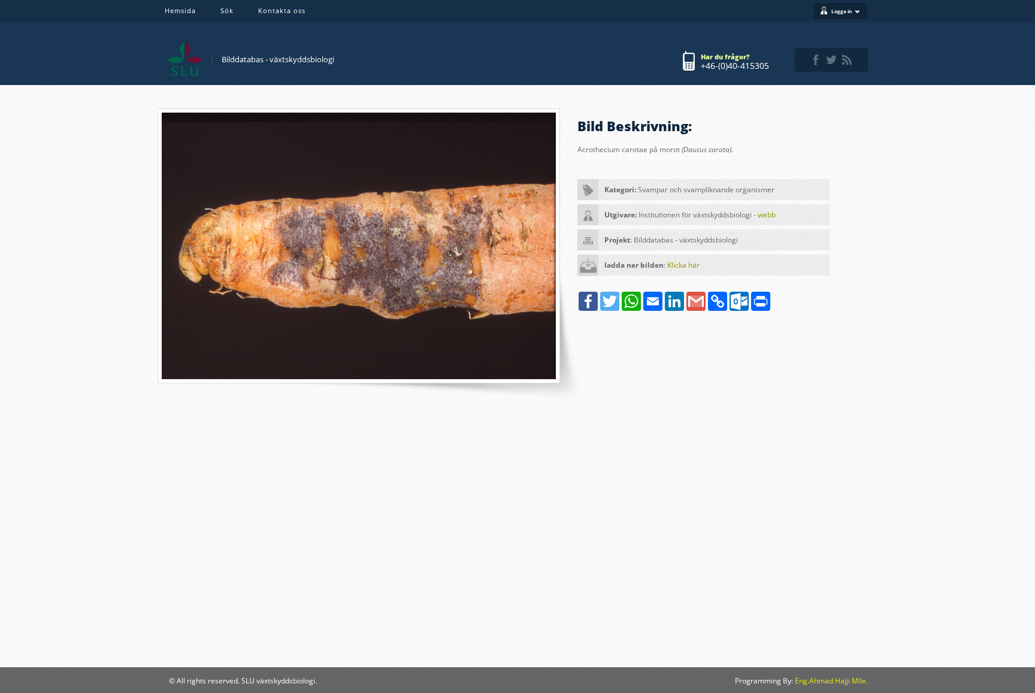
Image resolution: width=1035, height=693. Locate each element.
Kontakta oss (281, 10)
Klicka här (683, 265)
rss (847, 60)
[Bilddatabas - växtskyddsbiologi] (185, 58)
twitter (831, 60)
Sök (227, 10)
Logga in (841, 11)
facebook (815, 60)
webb (767, 215)
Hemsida (180, 10)
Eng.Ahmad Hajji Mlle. (831, 681)
